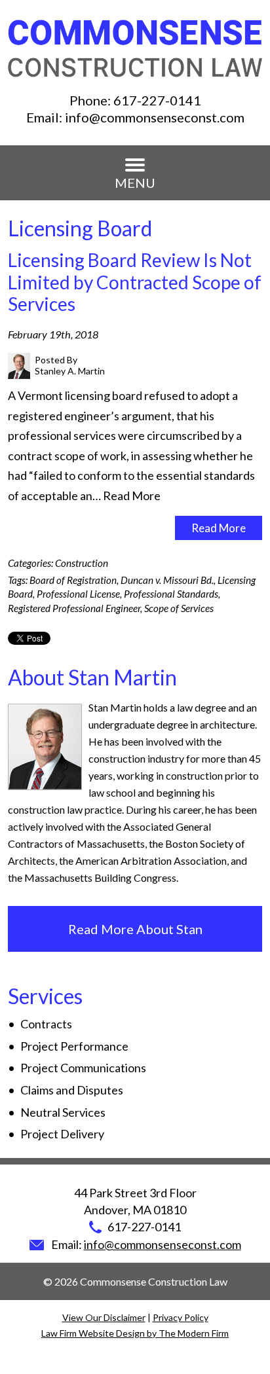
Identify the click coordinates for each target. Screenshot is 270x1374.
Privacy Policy (180, 1317)
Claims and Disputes (71, 1090)
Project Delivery (62, 1134)
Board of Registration (73, 580)
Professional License (78, 594)
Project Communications (83, 1067)
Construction (81, 563)
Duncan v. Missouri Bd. (167, 580)
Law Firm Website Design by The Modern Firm (135, 1333)
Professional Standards (171, 594)
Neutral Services (63, 1112)
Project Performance (74, 1046)
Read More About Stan (135, 929)
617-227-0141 (157, 100)
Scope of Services (179, 608)
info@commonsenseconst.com (154, 117)
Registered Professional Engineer (74, 608)
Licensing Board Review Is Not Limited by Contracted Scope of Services (134, 282)
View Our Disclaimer (103, 1317)
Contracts (46, 1024)
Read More (132, 495)
